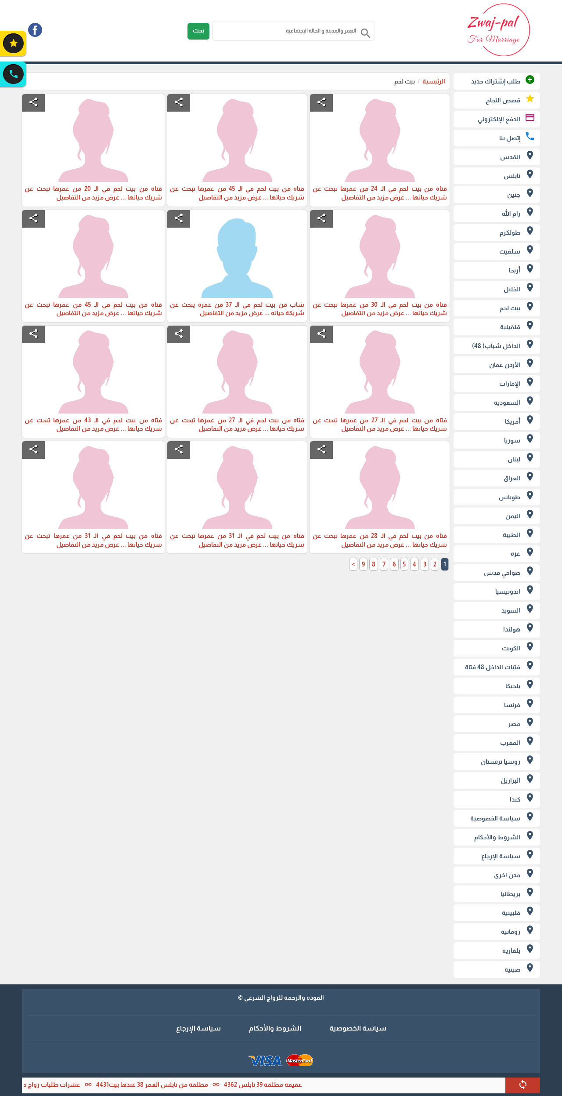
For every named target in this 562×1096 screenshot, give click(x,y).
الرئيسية (433, 81)
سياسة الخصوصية (357, 1028)
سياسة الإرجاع (198, 1028)
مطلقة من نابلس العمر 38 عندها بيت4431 (167, 1084)
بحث (198, 30)
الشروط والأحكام (275, 1028)
